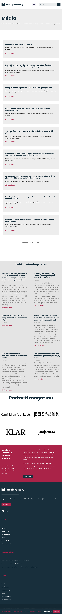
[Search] (58, 4)
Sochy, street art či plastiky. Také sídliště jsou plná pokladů (28, 88)
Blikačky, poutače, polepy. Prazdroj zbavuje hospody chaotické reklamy (44, 276)
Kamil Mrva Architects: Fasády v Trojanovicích (15, 564)
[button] (34, 4)
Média (3, 538)
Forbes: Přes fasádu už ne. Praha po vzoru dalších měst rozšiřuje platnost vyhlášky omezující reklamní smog (30, 177)
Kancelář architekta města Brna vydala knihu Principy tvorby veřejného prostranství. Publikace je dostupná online (29, 66)
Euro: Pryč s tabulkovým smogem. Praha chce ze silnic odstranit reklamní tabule (30, 198)
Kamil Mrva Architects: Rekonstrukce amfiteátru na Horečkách (20, 567)
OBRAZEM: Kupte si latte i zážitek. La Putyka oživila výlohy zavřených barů (27, 109)
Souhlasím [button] (56, 611)
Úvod (3, 528)
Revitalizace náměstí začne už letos (19, 44)
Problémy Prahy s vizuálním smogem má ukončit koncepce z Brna (14, 318)
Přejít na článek (10, 53)
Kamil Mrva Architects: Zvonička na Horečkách (15, 561)
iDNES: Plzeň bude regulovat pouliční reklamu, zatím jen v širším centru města (30, 220)
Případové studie (6, 544)
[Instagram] (7, 511)
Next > (39, 242)
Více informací (47, 611)
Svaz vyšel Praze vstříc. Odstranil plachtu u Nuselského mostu (14, 356)
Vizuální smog (6, 535)
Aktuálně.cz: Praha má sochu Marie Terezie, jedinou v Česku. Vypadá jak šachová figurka (46, 318)
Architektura (5, 531)
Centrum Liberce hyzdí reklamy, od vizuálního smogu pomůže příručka (29, 132)
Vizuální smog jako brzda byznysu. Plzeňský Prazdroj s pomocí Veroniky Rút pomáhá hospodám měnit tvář (29, 154)
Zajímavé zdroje (6, 541)
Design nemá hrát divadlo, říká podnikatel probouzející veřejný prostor (47, 356)
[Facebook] (3, 511)
